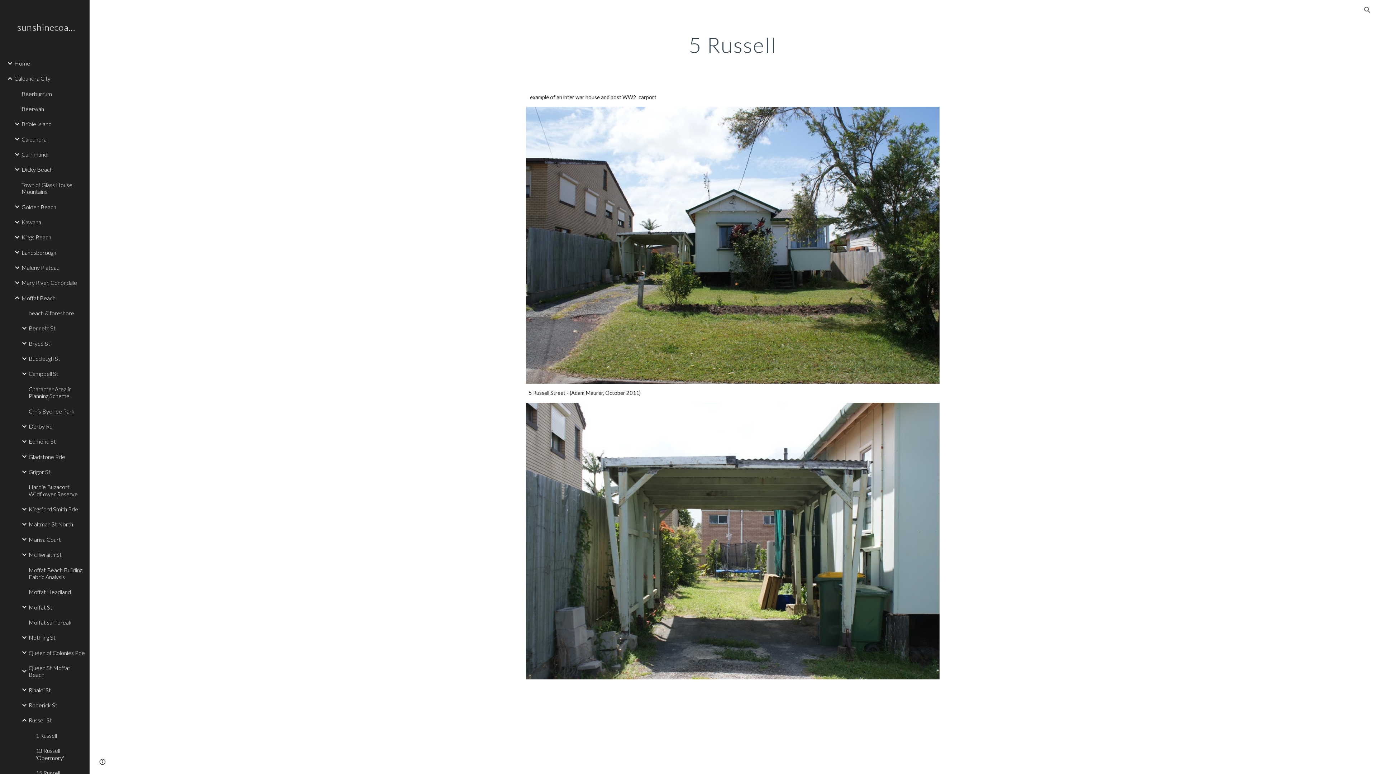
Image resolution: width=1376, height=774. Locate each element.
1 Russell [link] (46, 735)
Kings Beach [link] (36, 237)
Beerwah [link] (33, 108)
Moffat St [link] (40, 607)
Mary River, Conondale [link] (49, 282)
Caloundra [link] (34, 139)
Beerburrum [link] (37, 93)
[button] (1367, 10)
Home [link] (22, 63)
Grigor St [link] (40, 471)
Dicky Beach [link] (37, 169)
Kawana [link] (31, 222)
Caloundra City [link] (32, 78)
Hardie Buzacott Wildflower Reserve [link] (53, 490)
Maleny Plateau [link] (40, 267)
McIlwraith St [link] (45, 554)
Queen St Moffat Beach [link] (49, 671)
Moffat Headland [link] (50, 591)
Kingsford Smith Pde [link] (53, 509)
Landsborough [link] (39, 252)
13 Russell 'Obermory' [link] (50, 754)
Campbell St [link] (43, 373)
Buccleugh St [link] (44, 358)
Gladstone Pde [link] (47, 456)
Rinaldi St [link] (40, 690)
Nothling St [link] (42, 637)
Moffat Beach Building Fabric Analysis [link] (55, 573)
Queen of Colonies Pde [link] (57, 652)
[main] (733, 44)
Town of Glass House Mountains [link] (47, 188)
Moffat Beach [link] (39, 298)
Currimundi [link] (35, 154)
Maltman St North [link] (51, 524)
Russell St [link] (40, 720)
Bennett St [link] (42, 328)
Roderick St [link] (43, 705)
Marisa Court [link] (45, 539)
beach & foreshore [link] (51, 313)
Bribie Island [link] (37, 123)
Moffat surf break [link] (50, 622)
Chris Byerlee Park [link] (52, 411)
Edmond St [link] (42, 441)
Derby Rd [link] (41, 426)
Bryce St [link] (39, 343)
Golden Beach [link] (39, 207)
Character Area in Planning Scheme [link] (50, 392)
